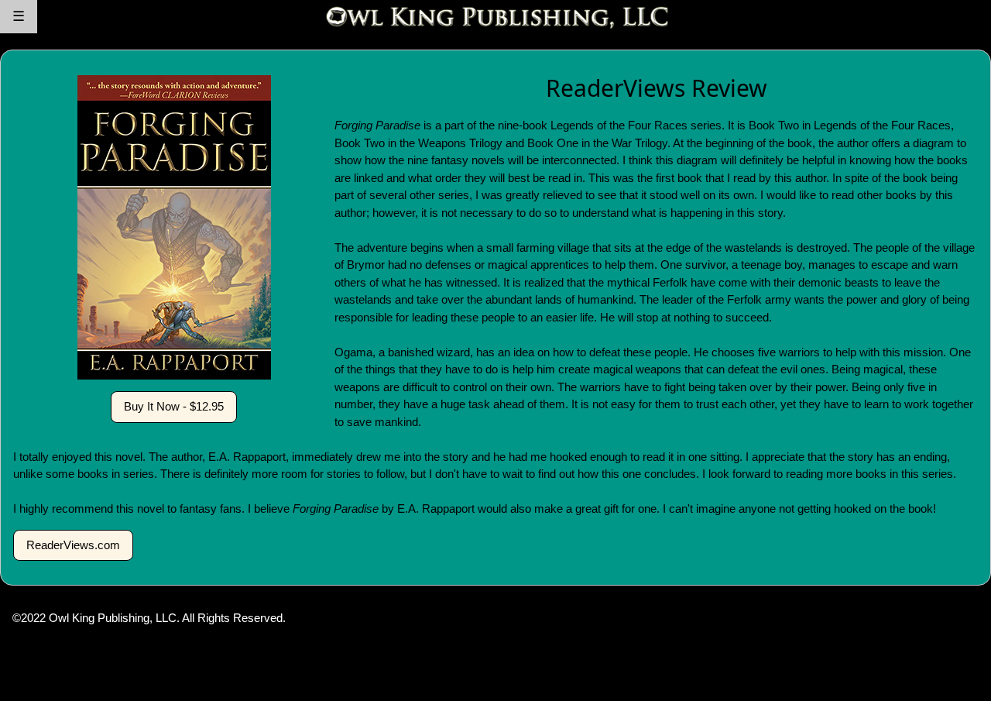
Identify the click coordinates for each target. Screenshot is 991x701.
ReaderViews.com (73, 545)
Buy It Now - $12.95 (174, 406)
